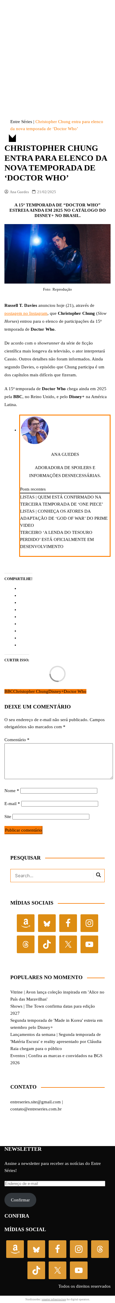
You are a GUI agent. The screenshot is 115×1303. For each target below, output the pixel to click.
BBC (8, 691)
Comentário (16, 739)
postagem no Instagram (25, 313)
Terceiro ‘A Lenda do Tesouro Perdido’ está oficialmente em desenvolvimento (57, 539)
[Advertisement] (57, 48)
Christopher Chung (30, 691)
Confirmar (20, 1200)
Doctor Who (75, 691)
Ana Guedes (19, 192)
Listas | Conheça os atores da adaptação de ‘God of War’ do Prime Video (64, 518)
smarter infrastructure (54, 1299)
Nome (11, 790)
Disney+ (56, 691)
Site (7, 816)
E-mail (12, 803)
